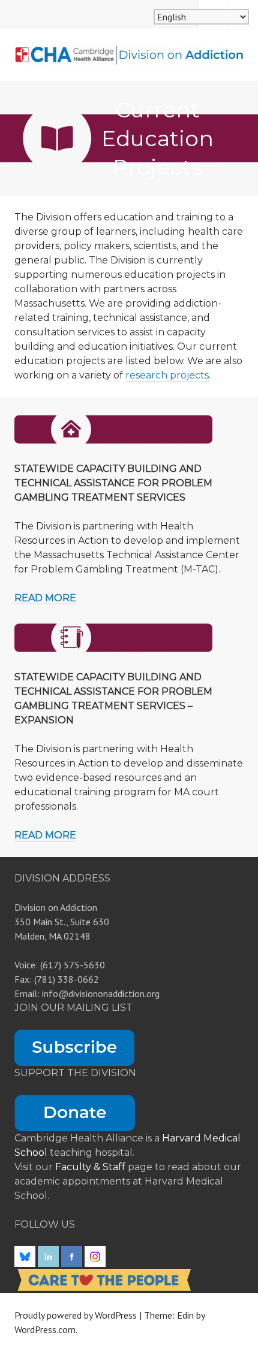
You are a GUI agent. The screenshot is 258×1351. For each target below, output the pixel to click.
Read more (45, 598)
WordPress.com (45, 1329)
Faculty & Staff (91, 1167)
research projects (167, 375)
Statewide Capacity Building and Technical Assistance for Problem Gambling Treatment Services (113, 483)
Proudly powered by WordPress (75, 1315)
